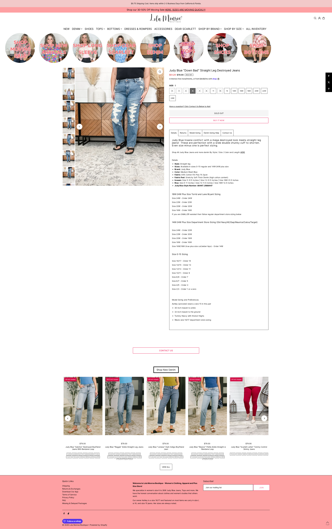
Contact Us (227, 133)
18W (249, 91)
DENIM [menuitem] (76, 28)
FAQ (64, 500)
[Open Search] (315, 18)
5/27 (79, 454)
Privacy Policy (68, 497)
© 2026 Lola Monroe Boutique (75, 525)
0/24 (111, 454)
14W (234, 91)
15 (227, 91)
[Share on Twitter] (329, 82)
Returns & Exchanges (71, 489)
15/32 (75, 457)
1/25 (68, 454)
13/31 (69, 457)
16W (241, 91)
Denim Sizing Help (211, 133)
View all (166, 467)
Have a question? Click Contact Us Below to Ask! (189, 106)
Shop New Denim (166, 369)
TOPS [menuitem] (99, 28)
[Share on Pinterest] (329, 89)
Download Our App (70, 492)
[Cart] (324, 18)
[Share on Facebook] (329, 76)
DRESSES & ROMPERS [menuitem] (138, 28)
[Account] (319, 18)
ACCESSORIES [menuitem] (163, 28)
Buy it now (218, 120)
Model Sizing (195, 133)
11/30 (97, 454)
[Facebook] (64, 514)
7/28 (85, 454)
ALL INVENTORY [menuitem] (256, 28)
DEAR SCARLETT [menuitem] (185, 28)
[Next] (160, 126)
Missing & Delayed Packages (74, 503)
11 (213, 91)
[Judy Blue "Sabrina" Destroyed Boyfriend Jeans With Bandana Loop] (83, 406)
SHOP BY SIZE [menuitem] (233, 28)
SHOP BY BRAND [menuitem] (209, 28)
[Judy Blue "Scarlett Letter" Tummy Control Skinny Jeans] (249, 406)
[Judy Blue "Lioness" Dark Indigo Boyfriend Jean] (166, 406)
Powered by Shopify (98, 525)
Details (174, 133)
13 (220, 91)
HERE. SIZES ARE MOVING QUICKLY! (185, 9)
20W (256, 91)
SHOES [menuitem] (89, 28)
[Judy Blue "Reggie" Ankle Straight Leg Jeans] (124, 406)
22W (264, 91)
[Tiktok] (68, 514)
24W (172, 98)
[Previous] (79, 126)
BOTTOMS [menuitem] (113, 28)
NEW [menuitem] (67, 28)
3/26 (74, 454)
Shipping (66, 486)
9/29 (90, 454)
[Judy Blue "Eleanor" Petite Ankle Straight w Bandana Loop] (207, 406)
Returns (183, 133)
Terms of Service (69, 494)
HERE (242, 152)
